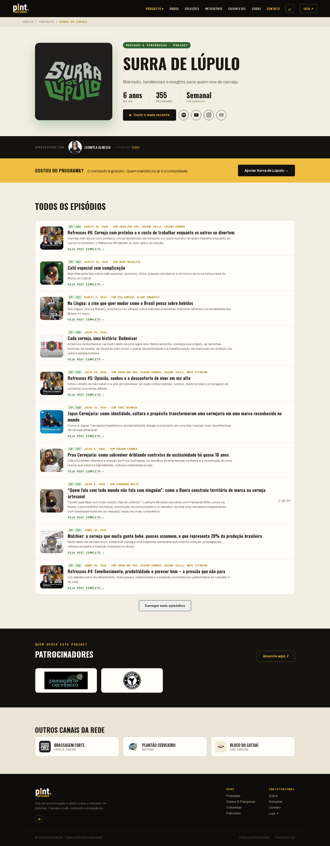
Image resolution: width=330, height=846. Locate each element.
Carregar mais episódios (165, 606)
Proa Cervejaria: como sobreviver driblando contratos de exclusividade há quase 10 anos (148, 455)
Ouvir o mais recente (152, 115)
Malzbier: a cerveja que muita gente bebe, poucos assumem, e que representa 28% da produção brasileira (165, 536)
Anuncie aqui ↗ (276, 656)
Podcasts (46, 21)
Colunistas (237, 8)
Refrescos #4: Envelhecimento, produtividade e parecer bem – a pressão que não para (146, 571)
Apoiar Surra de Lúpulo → (266, 170)
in (39, 819)
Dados (174, 8)
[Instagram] (209, 115)
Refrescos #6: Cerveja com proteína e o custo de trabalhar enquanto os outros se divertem (151, 232)
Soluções (192, 8)
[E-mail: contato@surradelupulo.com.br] (221, 115)
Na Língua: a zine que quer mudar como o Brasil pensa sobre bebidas (130, 303)
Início (28, 21)
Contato (273, 8)
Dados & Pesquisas (240, 801)
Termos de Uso (284, 837)
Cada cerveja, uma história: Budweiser (102, 338)
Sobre (256, 8)
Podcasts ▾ (155, 8)
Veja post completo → (86, 249)
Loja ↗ (309, 8)
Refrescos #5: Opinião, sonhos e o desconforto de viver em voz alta (129, 378)
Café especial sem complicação (96, 268)
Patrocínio (213, 8)
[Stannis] (132, 680)
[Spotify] (184, 115)
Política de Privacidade (254, 837)
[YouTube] (196, 115)
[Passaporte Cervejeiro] (66, 680)
